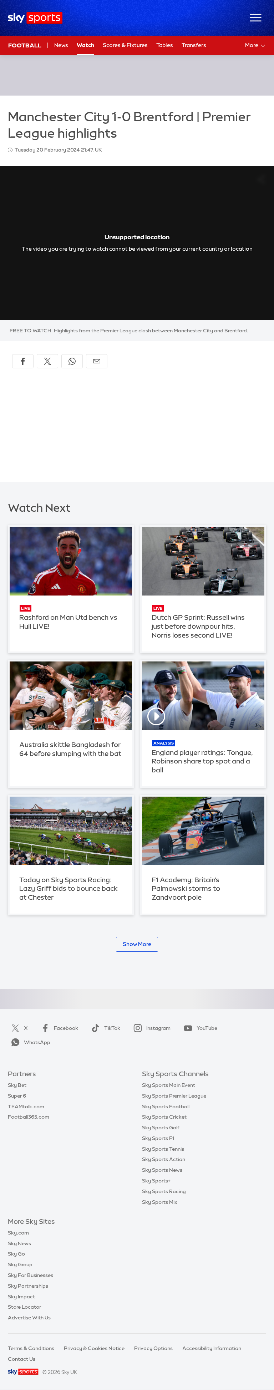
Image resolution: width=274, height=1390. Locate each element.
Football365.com (28, 1116)
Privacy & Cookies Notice (94, 1348)
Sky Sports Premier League (174, 1095)
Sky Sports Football (165, 1106)
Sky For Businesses (30, 1275)
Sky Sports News (162, 1169)
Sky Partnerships (28, 1285)
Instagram (158, 1028)
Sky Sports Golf (160, 1127)
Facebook (66, 1028)
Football (24, 45)
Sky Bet (17, 1085)
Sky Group (20, 1264)
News (61, 45)
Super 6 (17, 1095)
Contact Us (21, 1358)
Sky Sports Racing (164, 1191)
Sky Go (16, 1253)
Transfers (194, 45)
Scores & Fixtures (125, 45)
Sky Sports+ (156, 1180)
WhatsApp (37, 1042)
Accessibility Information (211, 1348)
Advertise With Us (29, 1317)
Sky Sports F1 (158, 1138)
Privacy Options (153, 1348)
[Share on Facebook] (23, 361)
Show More (137, 944)
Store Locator (24, 1306)
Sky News (19, 1243)
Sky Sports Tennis (163, 1148)
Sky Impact (21, 1296)
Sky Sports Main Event (168, 1085)
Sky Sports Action (163, 1159)
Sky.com (18, 1232)
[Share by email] (96, 361)
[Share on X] (47, 361)
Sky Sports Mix (159, 1202)
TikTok (112, 1028)
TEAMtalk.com (26, 1106)
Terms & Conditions (31, 1348)
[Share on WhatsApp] (72, 361)
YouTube (207, 1028)
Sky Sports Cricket (164, 1116)
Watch (85, 45)
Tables (164, 45)
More (251, 45)
